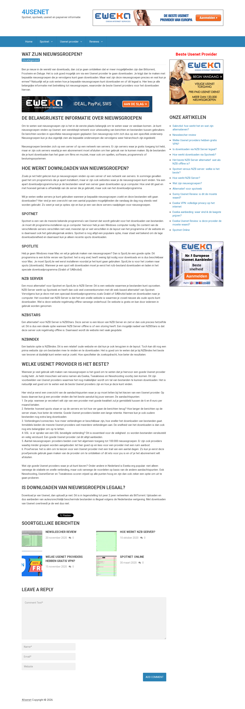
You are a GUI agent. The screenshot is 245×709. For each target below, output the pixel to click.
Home (28, 41)
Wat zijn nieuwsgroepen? (187, 183)
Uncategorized (30, 60)
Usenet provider (69, 41)
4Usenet (35, 12)
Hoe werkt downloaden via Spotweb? (194, 154)
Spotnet (44, 41)
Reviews (94, 41)
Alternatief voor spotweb (187, 188)
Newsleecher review (61, 532)
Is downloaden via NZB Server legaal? (195, 149)
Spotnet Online (132, 557)
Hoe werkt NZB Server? (137, 532)
